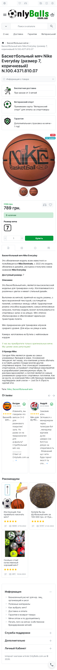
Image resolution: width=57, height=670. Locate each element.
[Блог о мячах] (41, 3)
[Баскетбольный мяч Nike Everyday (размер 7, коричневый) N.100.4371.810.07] (29, 160)
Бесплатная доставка (25, 88)
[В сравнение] (45, 205)
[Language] (5, 3)
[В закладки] (50, 205)
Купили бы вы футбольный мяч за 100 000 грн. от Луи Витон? (41, 514)
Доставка (18, 34)
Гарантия (19, 118)
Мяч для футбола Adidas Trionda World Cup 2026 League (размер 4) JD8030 (34, 418)
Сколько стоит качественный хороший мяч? (11, 562)
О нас (6, 34)
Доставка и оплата (17, 611)
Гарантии (32, 34)
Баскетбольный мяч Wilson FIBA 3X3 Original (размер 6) (7, 418)
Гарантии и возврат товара (21, 614)
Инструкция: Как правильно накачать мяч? (14, 514)
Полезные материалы (19, 604)
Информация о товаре (17, 79)
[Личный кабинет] (53, 3)
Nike (9, 389)
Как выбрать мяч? (17, 607)
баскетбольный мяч (23, 389)
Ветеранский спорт (24, 102)
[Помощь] (47, 3)
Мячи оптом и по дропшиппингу (24, 618)
